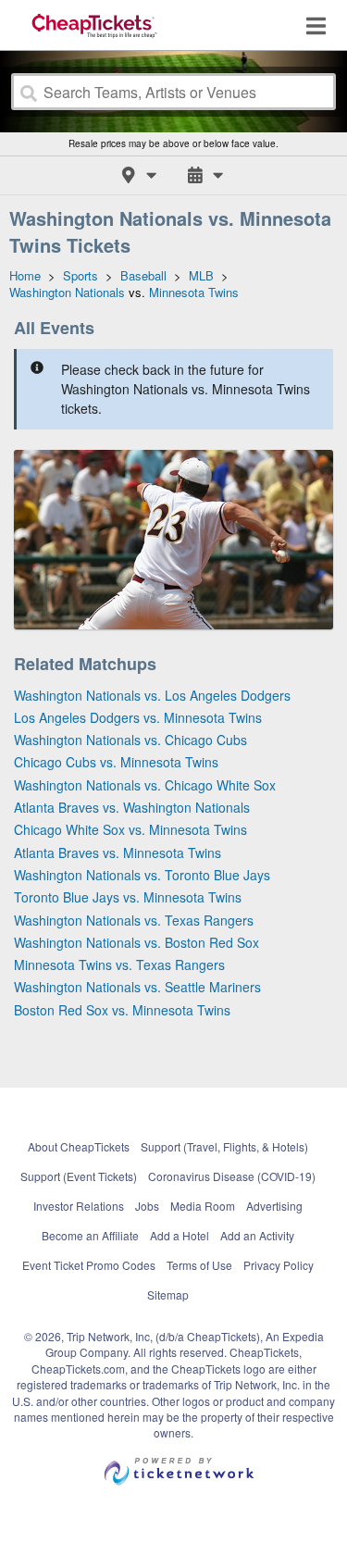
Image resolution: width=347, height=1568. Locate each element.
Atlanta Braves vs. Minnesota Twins (117, 852)
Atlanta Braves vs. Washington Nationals (132, 807)
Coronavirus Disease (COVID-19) (232, 1176)
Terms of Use (199, 1265)
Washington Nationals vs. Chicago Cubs (130, 739)
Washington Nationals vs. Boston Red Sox (136, 942)
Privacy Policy (278, 1265)
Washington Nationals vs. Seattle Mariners (137, 986)
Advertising (274, 1205)
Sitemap (168, 1294)
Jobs (147, 1205)
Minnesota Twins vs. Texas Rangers (119, 964)
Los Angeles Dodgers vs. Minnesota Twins (138, 717)
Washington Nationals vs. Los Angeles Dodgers (152, 695)
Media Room (202, 1205)
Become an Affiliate (90, 1235)
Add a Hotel (179, 1235)
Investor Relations (78, 1205)
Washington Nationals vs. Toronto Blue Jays (142, 874)
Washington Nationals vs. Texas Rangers (134, 920)
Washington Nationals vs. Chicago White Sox (145, 785)
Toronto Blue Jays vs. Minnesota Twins (128, 897)
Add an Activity (257, 1235)
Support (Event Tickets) (78, 1176)
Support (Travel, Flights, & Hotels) (224, 1146)
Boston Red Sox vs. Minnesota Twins (122, 1010)
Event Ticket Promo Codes (88, 1265)
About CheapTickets (79, 1146)
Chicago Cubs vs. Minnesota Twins (116, 762)
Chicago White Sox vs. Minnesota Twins (130, 829)
